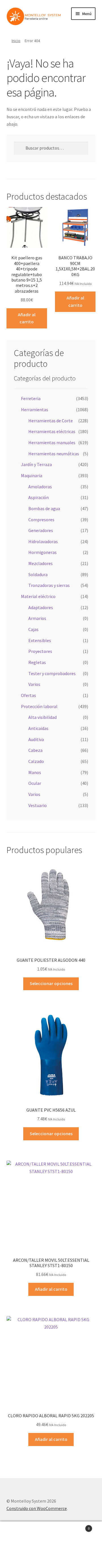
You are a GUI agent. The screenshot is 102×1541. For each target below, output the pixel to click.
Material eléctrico (38, 596)
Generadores (40, 530)
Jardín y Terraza (36, 464)
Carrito (79, 1526)
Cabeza (35, 750)
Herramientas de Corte (50, 420)
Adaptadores (40, 607)
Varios (34, 684)
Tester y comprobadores (52, 673)
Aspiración (38, 497)
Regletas (37, 662)
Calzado (36, 761)
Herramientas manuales (51, 442)
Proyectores (40, 651)
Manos (34, 772)
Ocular (34, 783)
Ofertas (28, 695)
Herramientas (34, 409)
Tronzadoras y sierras (49, 585)
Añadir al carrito (26, 318)
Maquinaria (31, 475)
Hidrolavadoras (43, 541)
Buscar (51, 1531)
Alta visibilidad (42, 717)
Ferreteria (31, 398)
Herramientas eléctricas (51, 431)
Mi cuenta (17, 1531)
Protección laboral (39, 706)
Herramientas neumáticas (53, 453)
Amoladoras (40, 486)
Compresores (41, 519)
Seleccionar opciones (51, 983)
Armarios (37, 618)
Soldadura (38, 574)
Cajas (33, 629)
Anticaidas (38, 728)
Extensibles (39, 640)
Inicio (16, 40)
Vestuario (37, 805)
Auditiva (36, 739)
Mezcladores (40, 563)
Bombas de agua (44, 508)
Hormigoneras (42, 552)
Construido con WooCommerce (37, 1508)
